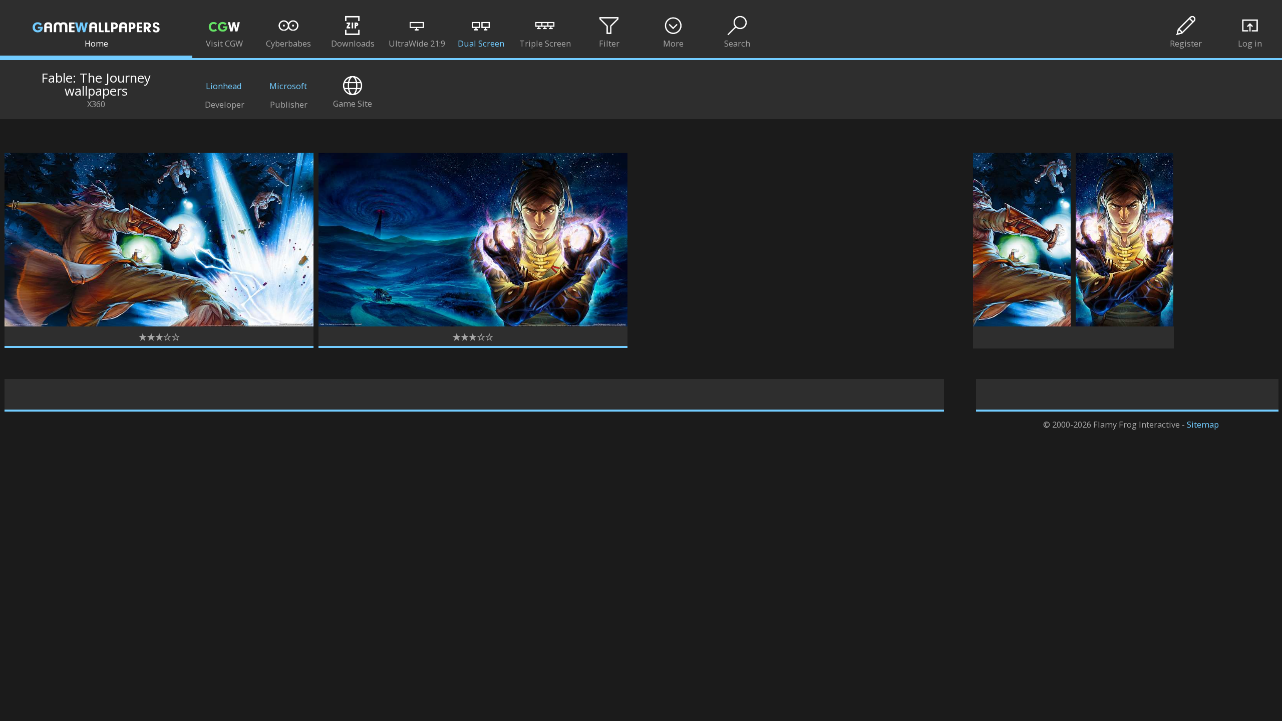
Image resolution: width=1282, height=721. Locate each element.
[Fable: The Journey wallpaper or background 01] (159, 323)
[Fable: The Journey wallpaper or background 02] (472, 323)
